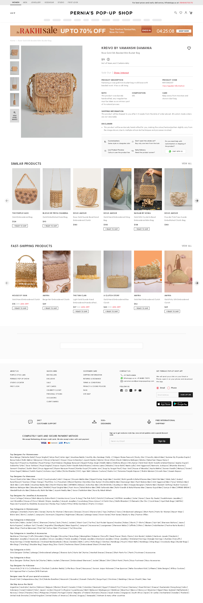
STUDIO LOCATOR (17, 382)
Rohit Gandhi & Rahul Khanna (161, 463)
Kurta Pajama (16, 525)
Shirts (35, 522)
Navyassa (86, 568)
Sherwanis (68, 512)
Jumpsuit (83, 525)
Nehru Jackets (54, 560)
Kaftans (111, 512)
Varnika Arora (63, 498)
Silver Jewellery (121, 539)
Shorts (133, 522)
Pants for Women (162, 512)
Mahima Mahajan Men (19, 487)
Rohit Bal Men (158, 479)
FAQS (85, 390)
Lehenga (34, 552)
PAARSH (47, 487)
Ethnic (140, 525)
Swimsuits (50, 515)
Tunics (119, 512)
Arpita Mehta (155, 468)
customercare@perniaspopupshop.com (139, 381)
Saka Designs (163, 568)
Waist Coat (82, 522)
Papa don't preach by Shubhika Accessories (29, 504)
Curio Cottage (16, 498)
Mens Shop (15, 528)
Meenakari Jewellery (19, 539)
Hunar (141, 498)
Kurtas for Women (55, 512)
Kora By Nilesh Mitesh (102, 490)
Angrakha (49, 525)
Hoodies (118, 522)
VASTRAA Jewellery (123, 498)
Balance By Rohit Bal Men (42, 490)
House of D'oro (30, 501)
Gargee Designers (136, 485)
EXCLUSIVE (51, 379)
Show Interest (121, 72)
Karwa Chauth (135, 579)
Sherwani (44, 522)
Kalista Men (151, 485)
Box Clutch (59, 544)
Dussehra (74, 579)
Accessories (94, 525)
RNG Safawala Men (105, 487)
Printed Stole (105, 544)
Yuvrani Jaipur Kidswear (103, 568)
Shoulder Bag (35, 544)
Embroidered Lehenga (49, 552)
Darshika (87, 482)
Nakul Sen (151, 460)
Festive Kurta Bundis (174, 525)
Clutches (105, 542)
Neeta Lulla (130, 465)
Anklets (149, 536)
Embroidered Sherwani (81, 560)
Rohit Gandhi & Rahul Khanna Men (129, 487)
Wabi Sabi (170, 479)
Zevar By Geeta (152, 498)
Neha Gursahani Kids (138, 568)
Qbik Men (14, 485)
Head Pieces (115, 536)
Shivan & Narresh (51, 460)
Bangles (54, 536)
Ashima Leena (98, 465)
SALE (49, 382)
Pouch (124, 542)
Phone (174, 388)
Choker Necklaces (31, 542)
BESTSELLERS (52, 375)
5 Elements (134, 501)
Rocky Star (139, 457)
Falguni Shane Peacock (124, 457)
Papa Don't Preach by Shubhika (23, 463)
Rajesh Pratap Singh (90, 463)
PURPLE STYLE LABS (18, 375)
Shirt (109, 560)
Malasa (25, 471)
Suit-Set (156, 522)
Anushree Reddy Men (40, 485)
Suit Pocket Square (105, 522)
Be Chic (144, 501)
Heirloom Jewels (161, 536)
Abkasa (81, 485)
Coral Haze (154, 501)
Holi (19, 579)
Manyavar (38, 460)
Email (162, 388)
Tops (105, 512)
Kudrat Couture (180, 485)
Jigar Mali (86, 471)
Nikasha (109, 465)
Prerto (91, 504)
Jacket (95, 560)
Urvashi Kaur (161, 471)
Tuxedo (40, 525)
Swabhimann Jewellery (171, 498)
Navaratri (64, 579)
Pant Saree (116, 515)
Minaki (41, 501)
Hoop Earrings (16, 542)
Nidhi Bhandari (121, 501)
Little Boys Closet (73, 568)
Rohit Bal (143, 463)
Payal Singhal (45, 465)
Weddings (122, 579)
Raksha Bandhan (51, 579)
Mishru (142, 460)
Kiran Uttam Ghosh (113, 460)
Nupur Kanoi (162, 460)
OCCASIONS (51, 398)
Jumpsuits (39, 515)
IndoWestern (158, 525)
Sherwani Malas (120, 525)
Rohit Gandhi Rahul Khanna (79, 465)
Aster (135, 498)
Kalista (100, 460)
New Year (147, 579)
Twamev (26, 482)
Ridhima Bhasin (120, 463)
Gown (85, 512)
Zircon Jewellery (56, 539)
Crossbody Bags (168, 542)
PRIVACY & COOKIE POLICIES (94, 386)
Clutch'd (99, 498)
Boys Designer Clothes (19, 560)
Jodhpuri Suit (29, 525)
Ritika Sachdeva (81, 504)
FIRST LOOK (73, 2)
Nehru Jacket (26, 522)
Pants (64, 522)
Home (12, 40)
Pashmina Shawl (72, 544)
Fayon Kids (15, 568)
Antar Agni (64, 457)
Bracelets (39, 536)
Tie (70, 528)
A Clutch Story (108, 501)
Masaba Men (36, 487)
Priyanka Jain (95, 468)
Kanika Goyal (82, 468)
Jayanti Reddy (89, 460)
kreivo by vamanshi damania (127, 48)
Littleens (152, 568)
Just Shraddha (16, 501)
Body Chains (127, 536)
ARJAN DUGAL (106, 485)
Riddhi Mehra (106, 463)
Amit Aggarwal (143, 465)
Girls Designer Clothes (19, 552)
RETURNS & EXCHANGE (92, 379)
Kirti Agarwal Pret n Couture (22, 571)
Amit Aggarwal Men (161, 482)
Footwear (63, 528)
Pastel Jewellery (72, 539)
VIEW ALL (187, 163)
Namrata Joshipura (159, 465)
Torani (188, 468)
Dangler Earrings (155, 539)
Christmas (112, 579)
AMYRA (179, 501)
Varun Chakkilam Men (82, 490)
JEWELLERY (36, 2)
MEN (25, 2)
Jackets (30, 515)
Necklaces (14, 536)
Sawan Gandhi (169, 468)
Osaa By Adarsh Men (155, 457)
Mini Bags (14, 544)
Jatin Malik (24, 485)
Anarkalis (24, 512)
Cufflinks (132, 525)
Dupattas (60, 515)
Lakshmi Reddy (57, 568)
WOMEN (15, 2)
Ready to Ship (128, 515)
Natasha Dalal (28, 457)
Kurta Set (78, 552)
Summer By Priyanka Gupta (178, 457)
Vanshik (116, 479)
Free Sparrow (122, 568)
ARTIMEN (72, 485)
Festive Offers (142, 515)
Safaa (59, 471)
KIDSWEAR (49, 2)
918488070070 (186, 2)
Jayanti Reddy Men (62, 490)
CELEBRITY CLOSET (54, 390)
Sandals (73, 542)
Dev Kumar (97, 482)
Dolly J (109, 457)
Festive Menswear (29, 528)
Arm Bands (139, 536)
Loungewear (106, 525)
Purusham (62, 482)
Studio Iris (111, 471)
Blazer (102, 560)
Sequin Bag (48, 544)
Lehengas (14, 512)
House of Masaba (140, 468)
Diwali (13, 579)
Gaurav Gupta (59, 465)
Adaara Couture (99, 471)
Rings (47, 536)
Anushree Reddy (78, 457)
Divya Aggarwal (45, 468)
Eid (41, 579)
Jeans (181, 522)
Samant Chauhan (17, 468)
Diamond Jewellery (105, 539)
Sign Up (161, 441)
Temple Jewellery (87, 539)
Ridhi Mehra (27, 460)
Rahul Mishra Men (87, 487)
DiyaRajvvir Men (121, 485)
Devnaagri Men (127, 482)
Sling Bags (154, 542)
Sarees (42, 512)
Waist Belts (133, 542)
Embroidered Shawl (89, 544)
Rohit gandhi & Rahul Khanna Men (136, 479)
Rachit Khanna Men (59, 485)
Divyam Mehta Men (80, 479)
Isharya (27, 498)
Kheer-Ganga (37, 482)
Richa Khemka (69, 471)
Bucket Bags (182, 542)
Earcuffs (104, 536)
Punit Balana (57, 463)
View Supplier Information (173, 86)
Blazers (149, 522)
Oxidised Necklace (49, 542)
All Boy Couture (177, 568)
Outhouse (109, 498)
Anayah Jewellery (69, 501)
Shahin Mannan (148, 471)
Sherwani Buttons (169, 522)
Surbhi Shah (32, 468)
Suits (59, 522)
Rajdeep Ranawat (72, 463)
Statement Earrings (138, 539)
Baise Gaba (15, 460)
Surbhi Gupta (36, 471)
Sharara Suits (66, 552)
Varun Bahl (119, 465)
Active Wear (52, 528)
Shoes (66, 542)
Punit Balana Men (143, 482)
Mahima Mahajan (130, 460)
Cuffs (31, 536)
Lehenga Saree (91, 515)
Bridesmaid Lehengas (133, 512)
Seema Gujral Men (154, 487)
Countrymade (50, 479)
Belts (81, 542)
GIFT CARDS (51, 386)
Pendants (173, 536)
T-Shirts (140, 522)
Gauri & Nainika (75, 460)
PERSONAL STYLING (54, 394)
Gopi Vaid (126, 468)
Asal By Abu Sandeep (95, 457)
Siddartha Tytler (17, 465)
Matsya (180, 468)
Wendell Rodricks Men (19, 490)
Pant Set (41, 528)
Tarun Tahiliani (32, 465)
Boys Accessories (152, 560)
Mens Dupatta (72, 525)
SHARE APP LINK (185, 395)
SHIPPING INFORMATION (92, 375)
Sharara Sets (95, 512)
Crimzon (99, 504)
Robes (125, 522)
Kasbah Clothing (165, 485)
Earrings (24, 536)
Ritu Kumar (133, 463)
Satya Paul (54, 457)
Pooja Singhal (42, 457)
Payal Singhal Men (59, 487)
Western (148, 525)
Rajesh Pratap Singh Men (101, 479)
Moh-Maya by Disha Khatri (44, 498)
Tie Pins (91, 522)
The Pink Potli (89, 498)
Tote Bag (24, 544)
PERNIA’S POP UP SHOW (19, 379)
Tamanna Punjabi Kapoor (129, 471)
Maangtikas (85, 536)
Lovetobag (83, 501)
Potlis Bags (95, 542)
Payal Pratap (44, 463)
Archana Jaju (49, 471)
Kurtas (52, 522)
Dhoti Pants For (120, 552)
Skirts (23, 515)
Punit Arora (74, 487)
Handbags (115, 542)
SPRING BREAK (183, 487)
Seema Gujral (181, 463)
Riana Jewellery (53, 501)
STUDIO (61, 2)
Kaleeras (95, 536)
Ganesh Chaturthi (87, 579)
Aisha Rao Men (92, 485)
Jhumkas (168, 539)
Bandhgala (59, 525)
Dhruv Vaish (37, 479)
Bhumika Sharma (177, 465)
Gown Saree (104, 515)
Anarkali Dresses (97, 552)
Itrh (78, 471)
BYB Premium (42, 571)
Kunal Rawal (15, 482)
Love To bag (76, 498)
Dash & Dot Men (23, 479)
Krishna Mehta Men (111, 482)
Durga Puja (101, 579)
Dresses (78, 512)
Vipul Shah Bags (167, 501)
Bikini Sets (14, 515)
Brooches (78, 528)
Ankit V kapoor (64, 479)
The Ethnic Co (51, 482)
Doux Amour (94, 501)
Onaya (63, 460)
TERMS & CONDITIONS (92, 382)
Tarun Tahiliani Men (179, 482)
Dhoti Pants (149, 512)
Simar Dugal (15, 471)
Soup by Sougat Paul (112, 468)
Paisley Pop (54, 504)
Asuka (179, 479)
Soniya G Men (170, 487)
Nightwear (70, 515)
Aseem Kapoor (175, 471)
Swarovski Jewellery (38, 539)
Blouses (80, 515)
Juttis (86, 542)
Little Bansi (35, 568)
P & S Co (25, 568)
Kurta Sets (33, 512)
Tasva (12, 479)
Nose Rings (74, 536)
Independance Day (30, 579)
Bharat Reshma (75, 482)
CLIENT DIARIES (53, 401)
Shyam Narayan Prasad (64, 468)
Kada (59, 542)
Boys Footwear (137, 560)
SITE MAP (87, 394)
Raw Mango (15, 457)
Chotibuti (46, 568)
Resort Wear (177, 512)
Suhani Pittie (66, 504)
